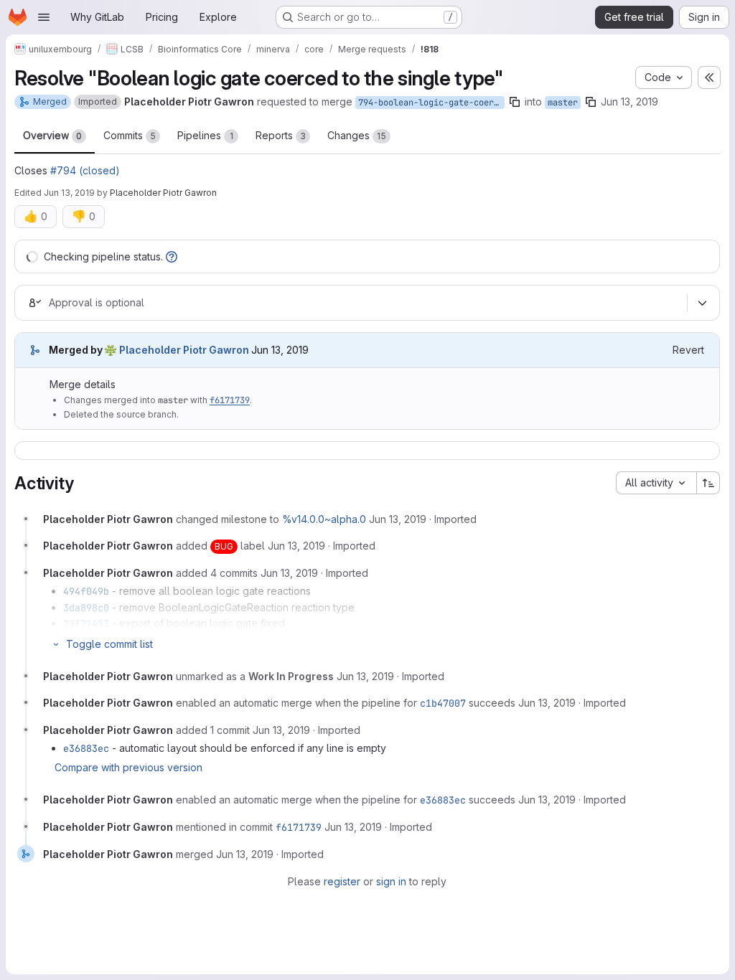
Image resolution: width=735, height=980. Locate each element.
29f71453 (86, 623)
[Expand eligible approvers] (702, 303)
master (563, 102)
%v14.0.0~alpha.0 (324, 519)
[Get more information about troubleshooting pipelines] (171, 256)
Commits (129, 135)
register (342, 881)
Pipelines (205, 135)
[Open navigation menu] (43, 17)
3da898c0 (86, 607)
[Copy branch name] (514, 101)
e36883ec (86, 748)
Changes (356, 135)
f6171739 (230, 400)
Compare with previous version (128, 767)
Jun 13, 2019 (629, 101)
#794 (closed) (85, 170)
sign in (391, 881)
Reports (281, 135)
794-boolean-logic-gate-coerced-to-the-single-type (431, 102)
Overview (52, 135)
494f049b (86, 591)
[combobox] (656, 482)
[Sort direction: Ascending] (708, 482)
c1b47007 (443, 703)
